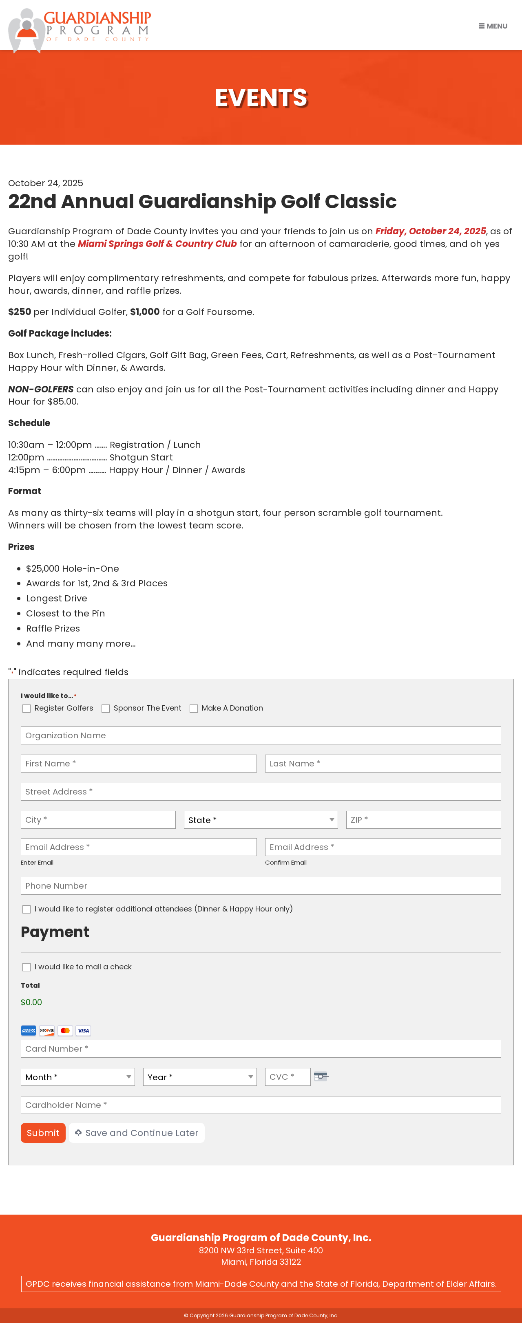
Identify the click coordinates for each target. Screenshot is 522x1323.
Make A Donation (232, 708)
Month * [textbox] (41, 1077)
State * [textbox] (202, 820)
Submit (43, 1133)
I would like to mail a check (83, 967)
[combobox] (261, 820)
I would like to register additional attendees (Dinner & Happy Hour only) (164, 909)
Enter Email (37, 862)
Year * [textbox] (160, 1077)
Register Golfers (64, 708)
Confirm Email (286, 862)
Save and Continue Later (141, 1133)
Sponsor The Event (147, 708)
